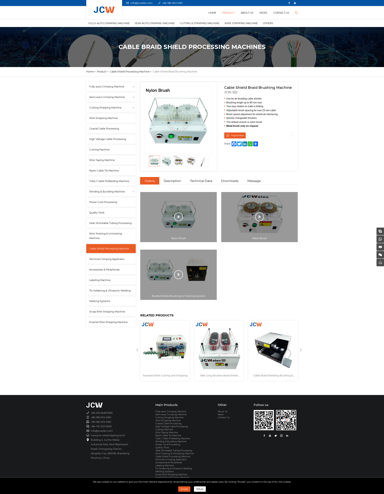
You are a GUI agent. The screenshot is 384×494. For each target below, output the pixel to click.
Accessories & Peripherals (104, 269)
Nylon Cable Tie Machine (104, 170)
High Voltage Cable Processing (107, 139)
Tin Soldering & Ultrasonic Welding (110, 290)
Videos (150, 181)
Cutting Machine (99, 149)
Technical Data (201, 181)
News (221, 414)
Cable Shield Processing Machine (130, 71)
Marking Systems (99, 301)
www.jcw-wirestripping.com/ (108, 435)
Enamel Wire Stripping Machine (108, 322)
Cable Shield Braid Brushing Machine (175, 71)
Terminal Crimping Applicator (106, 259)
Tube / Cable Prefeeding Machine (109, 181)
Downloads (229, 181)
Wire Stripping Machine (241, 23)
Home (90, 71)
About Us (223, 411)
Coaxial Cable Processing (104, 128)
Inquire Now (237, 135)
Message (254, 181)
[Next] (300, 350)
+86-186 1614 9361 (172, 3)
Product (102, 71)
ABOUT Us (247, 12)
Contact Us (224, 417)
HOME (212, 12)
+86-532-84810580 (102, 412)
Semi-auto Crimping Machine (155, 23)
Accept (184, 489)
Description (172, 181)
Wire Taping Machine (102, 160)
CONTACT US (281, 12)
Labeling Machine (100, 280)
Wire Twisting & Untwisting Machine (105, 236)
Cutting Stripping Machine (105, 107)
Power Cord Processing (103, 202)
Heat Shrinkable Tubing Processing (110, 223)
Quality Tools (96, 212)
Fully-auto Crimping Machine (109, 23)
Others (268, 23)
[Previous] (137, 350)
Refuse (199, 489)
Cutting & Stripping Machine (199, 23)
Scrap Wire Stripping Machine (107, 311)
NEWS (263, 12)
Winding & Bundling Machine (107, 191)
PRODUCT (228, 12)
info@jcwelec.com (141, 3)
